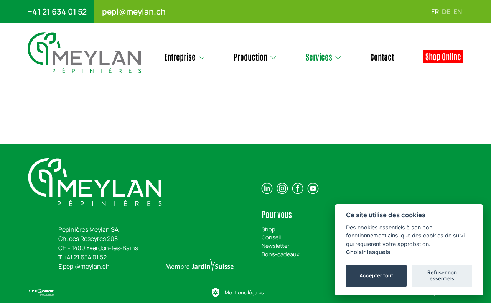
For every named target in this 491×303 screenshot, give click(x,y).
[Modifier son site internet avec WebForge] (41, 292)
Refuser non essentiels (442, 275)
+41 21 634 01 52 (57, 11)
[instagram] (282, 188)
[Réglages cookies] (215, 292)
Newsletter (275, 245)
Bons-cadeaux (281, 254)
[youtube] (313, 188)
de (446, 11)
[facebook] (298, 188)
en (457, 11)
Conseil (271, 237)
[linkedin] (267, 188)
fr (435, 11)
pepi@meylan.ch (134, 11)
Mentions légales (244, 292)
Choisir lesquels (368, 252)
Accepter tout (376, 275)
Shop (268, 229)
